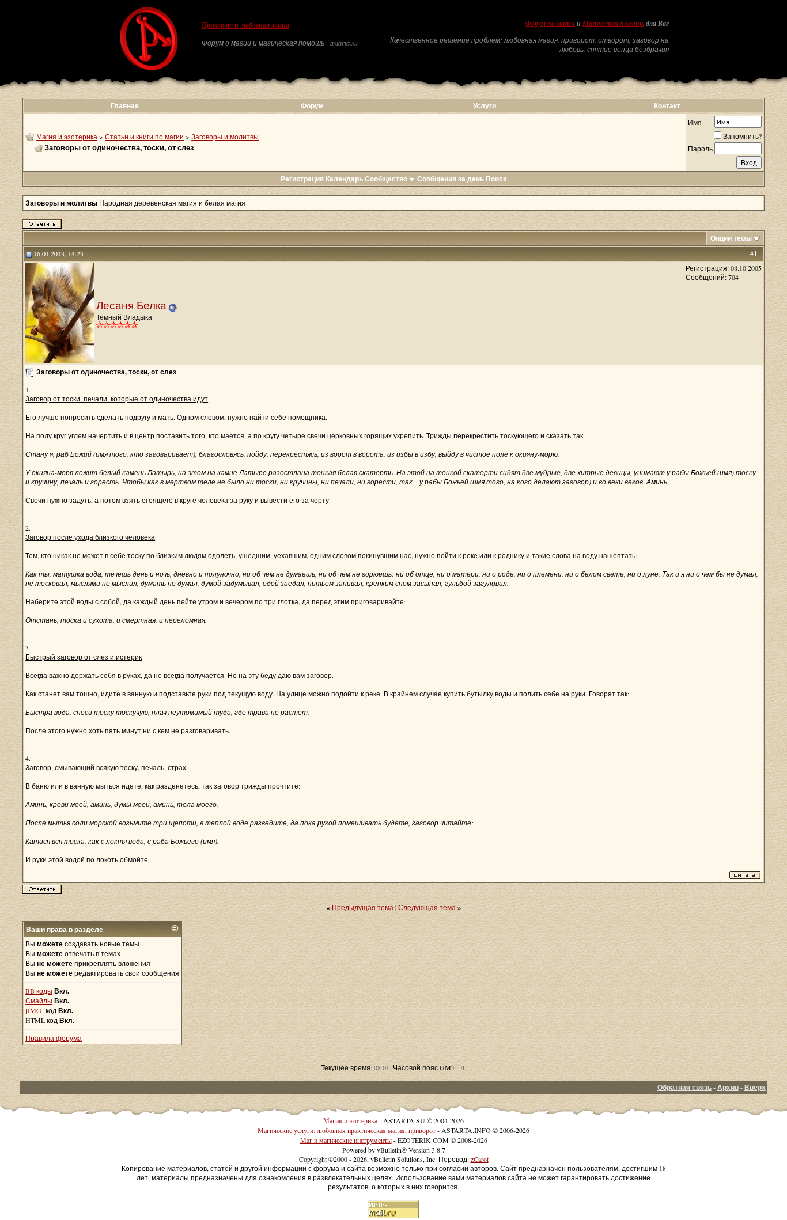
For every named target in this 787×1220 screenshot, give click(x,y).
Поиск (496, 179)
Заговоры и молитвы (225, 136)
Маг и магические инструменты (346, 1140)
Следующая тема (427, 907)
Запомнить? (742, 136)
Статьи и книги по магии (144, 136)
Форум (312, 106)
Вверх (755, 1087)
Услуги (484, 106)
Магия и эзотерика (66, 136)
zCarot (480, 1159)
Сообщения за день (450, 179)
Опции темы (731, 238)
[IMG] (34, 1010)
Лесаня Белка (131, 305)
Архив (728, 1087)
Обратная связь (684, 1087)
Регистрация (302, 179)
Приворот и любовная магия (245, 25)
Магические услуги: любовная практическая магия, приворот (347, 1130)
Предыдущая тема (363, 907)
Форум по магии (550, 24)
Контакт (667, 106)
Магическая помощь (613, 24)
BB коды (38, 990)
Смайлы (38, 1000)
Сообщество (386, 179)
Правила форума (53, 1038)
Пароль (700, 148)
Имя (695, 122)
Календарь (344, 179)
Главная (125, 106)
